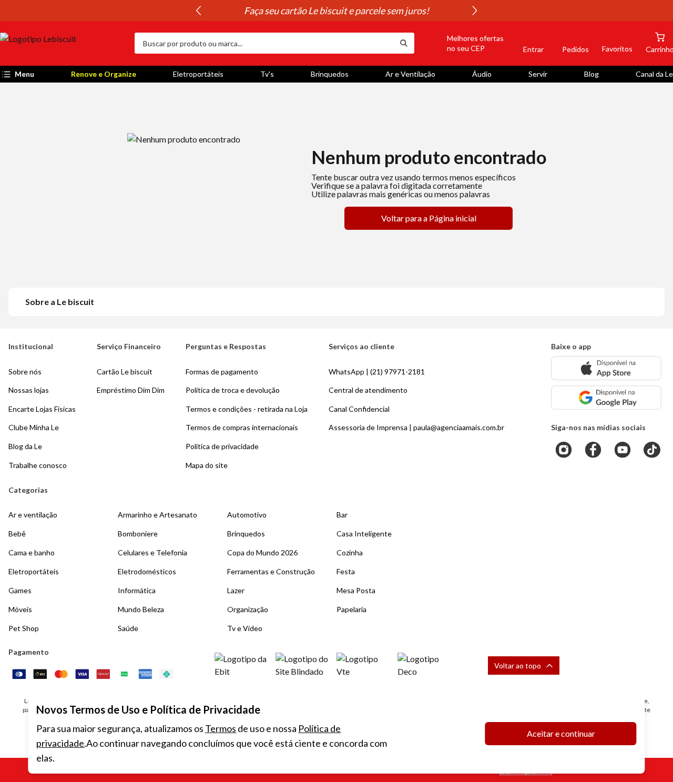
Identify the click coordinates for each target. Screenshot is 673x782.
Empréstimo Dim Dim (131, 389)
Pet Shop (23, 628)
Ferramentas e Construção (271, 571)
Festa (345, 571)
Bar (342, 514)
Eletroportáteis (198, 73)
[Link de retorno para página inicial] (63, 43)
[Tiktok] (652, 449)
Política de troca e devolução (233, 389)
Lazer (235, 590)
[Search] (403, 43)
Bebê (17, 533)
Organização (247, 609)
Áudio (482, 73)
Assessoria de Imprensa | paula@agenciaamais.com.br (416, 427)
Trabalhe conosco (37, 465)
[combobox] (264, 43)
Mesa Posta (355, 590)
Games (20, 590)
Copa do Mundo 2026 (262, 552)
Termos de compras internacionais (242, 427)
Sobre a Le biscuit (59, 302)
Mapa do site (207, 465)
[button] (463, 43)
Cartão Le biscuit (124, 371)
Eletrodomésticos (147, 571)
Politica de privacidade (222, 446)
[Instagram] (563, 449)
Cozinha (349, 552)
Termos (220, 728)
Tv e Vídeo (244, 628)
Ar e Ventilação (410, 73)
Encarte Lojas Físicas (42, 408)
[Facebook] (593, 449)
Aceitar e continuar (561, 733)
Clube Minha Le (33, 427)
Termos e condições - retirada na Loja (247, 408)
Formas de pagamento (222, 371)
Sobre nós (25, 371)
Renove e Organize (103, 73)
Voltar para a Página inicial (428, 218)
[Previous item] (198, 10)
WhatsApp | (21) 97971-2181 (377, 371)
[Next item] (474, 10)
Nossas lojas (28, 389)
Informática (137, 590)
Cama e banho (31, 552)
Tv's (267, 73)
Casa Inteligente (364, 533)
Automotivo (247, 514)
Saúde (128, 628)
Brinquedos (330, 73)
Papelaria (351, 609)
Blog (591, 73)
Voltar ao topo (517, 665)
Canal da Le (654, 73)
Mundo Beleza (141, 609)
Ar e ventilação (32, 514)
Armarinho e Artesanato (157, 514)
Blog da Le (25, 446)
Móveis (20, 609)
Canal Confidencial (359, 408)
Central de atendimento (368, 389)
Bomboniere (138, 533)
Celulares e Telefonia (152, 552)
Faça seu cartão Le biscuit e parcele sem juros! (336, 10)
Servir (537, 73)
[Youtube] (622, 449)
